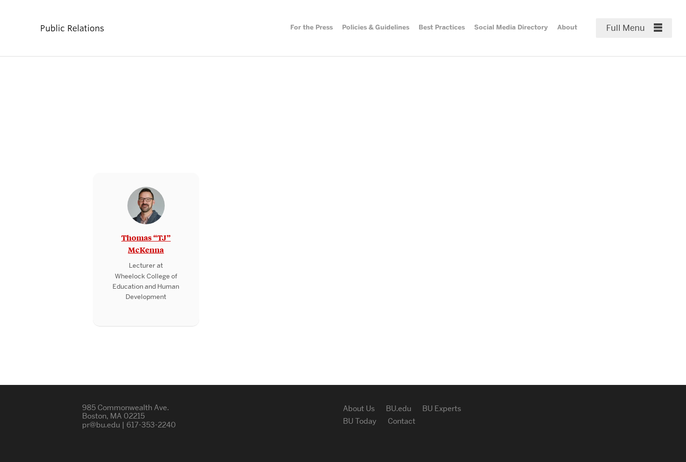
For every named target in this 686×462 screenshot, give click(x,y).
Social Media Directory (511, 27)
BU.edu (398, 408)
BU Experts (441, 408)
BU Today (360, 421)
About (567, 27)
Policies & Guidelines (375, 27)
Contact (401, 421)
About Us (359, 408)
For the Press (311, 27)
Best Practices (442, 27)
